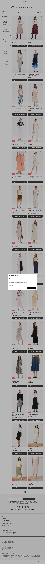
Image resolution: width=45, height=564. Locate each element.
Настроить (11, 285)
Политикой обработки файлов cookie (20, 282)
